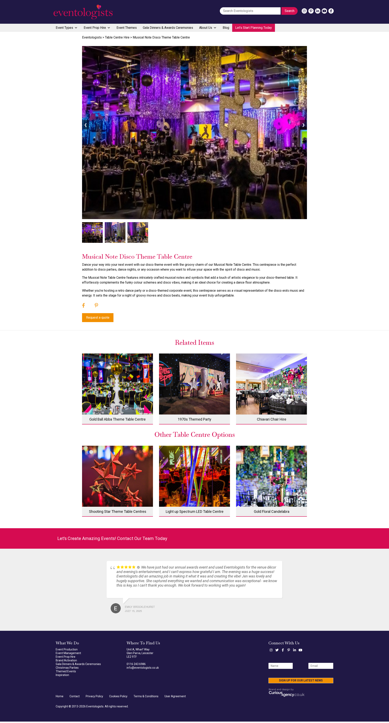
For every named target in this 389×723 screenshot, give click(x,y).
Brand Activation (66, 662)
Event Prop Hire (95, 28)
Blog (226, 28)
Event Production (67, 651)
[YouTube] (324, 11)
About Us (205, 28)
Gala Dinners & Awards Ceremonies (168, 28)
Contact (74, 697)
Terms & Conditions (146, 697)
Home (59, 697)
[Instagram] (304, 11)
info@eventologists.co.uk (143, 669)
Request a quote (97, 317)
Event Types (64, 28)
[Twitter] (277, 651)
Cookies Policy (118, 697)
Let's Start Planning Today (253, 28)
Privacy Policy (94, 697)
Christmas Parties (67, 669)
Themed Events (66, 673)
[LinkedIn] (317, 11)
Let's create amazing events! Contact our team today (112, 538)
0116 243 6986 (136, 665)
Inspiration (62, 676)
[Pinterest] (311, 11)
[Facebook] (331, 11)
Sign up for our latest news (301, 682)
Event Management (68, 654)
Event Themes (126, 28)
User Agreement (175, 697)
